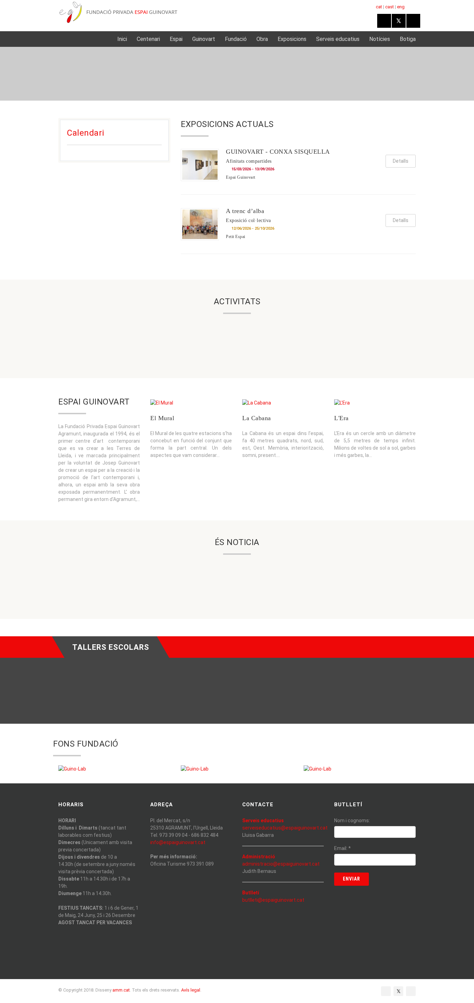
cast (389, 6)
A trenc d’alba (245, 210)
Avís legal (190, 990)
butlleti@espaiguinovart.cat (273, 900)
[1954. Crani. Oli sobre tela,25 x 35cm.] (317, 769)
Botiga (408, 39)
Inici (122, 39)
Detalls (400, 161)
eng (401, 6)
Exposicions (292, 39)
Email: (342, 848)
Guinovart (203, 39)
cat (379, 6)
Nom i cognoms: (352, 820)
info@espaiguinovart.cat (177, 842)
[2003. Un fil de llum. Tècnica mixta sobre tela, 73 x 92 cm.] (195, 769)
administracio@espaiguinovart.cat (281, 864)
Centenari (148, 39)
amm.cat (121, 990)
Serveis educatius (337, 39)
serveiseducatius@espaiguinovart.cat (285, 828)
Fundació (236, 39)
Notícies (379, 39)
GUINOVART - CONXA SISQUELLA (278, 151)
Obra (262, 39)
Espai (176, 39)
